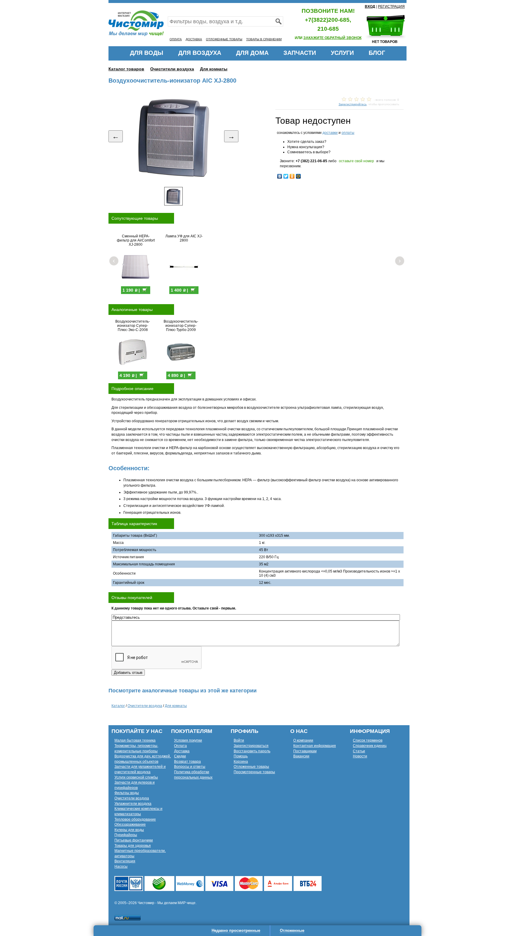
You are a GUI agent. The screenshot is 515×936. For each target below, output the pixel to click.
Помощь (241, 756)
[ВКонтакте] (280, 176)
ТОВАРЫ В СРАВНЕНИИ (264, 39)
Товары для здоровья (132, 846)
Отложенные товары (251, 767)
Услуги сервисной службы (136, 777)
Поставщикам (305, 751)
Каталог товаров (126, 68)
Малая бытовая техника (135, 740)
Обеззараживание (130, 824)
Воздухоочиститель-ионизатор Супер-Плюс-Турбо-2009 (181, 325)
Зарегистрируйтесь (353, 104)
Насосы (121, 866)
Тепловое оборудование (135, 819)
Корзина (241, 761)
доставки (330, 133)
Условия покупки (188, 740)
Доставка (182, 751)
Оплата (180, 746)
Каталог (118, 706)
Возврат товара (187, 761)
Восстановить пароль (252, 751)
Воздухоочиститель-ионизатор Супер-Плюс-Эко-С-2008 (132, 325)
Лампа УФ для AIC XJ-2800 (184, 238)
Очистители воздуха (172, 68)
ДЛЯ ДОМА (252, 52)
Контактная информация (314, 746)
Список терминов (367, 740)
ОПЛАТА (176, 39)
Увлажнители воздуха (132, 804)
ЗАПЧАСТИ (299, 52)
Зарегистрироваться (251, 746)
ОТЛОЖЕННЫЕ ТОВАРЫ (224, 39)
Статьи (359, 751)
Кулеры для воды (129, 830)
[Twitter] (286, 176)
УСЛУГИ (342, 52)
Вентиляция (124, 861)
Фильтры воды (126, 793)
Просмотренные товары (254, 772)
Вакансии (301, 756)
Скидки (180, 756)
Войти (239, 740)
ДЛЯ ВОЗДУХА (199, 52)
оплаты (348, 133)
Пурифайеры (125, 835)
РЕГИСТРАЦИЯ (391, 6)
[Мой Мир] (298, 176)
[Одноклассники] (292, 176)
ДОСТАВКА (194, 39)
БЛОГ (377, 52)
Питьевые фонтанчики (133, 840)
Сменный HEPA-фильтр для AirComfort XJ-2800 (136, 240)
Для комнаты (213, 68)
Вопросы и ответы (189, 767)
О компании (303, 740)
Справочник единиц (370, 746)
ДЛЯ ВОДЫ (146, 52)
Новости (360, 756)
